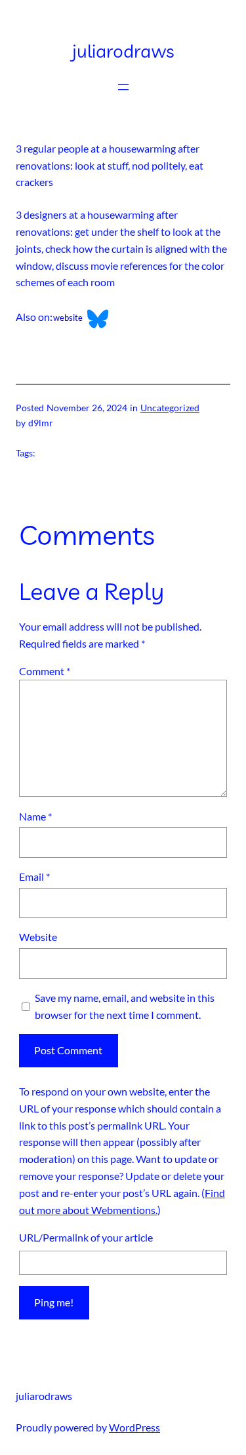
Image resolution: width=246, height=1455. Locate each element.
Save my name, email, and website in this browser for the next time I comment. (125, 1006)
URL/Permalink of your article (86, 1237)
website (68, 317)
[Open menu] (123, 87)
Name (35, 816)
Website (38, 936)
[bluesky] (92, 317)
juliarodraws (123, 50)
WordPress (134, 1427)
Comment (44, 671)
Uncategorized (169, 407)
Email (34, 876)
